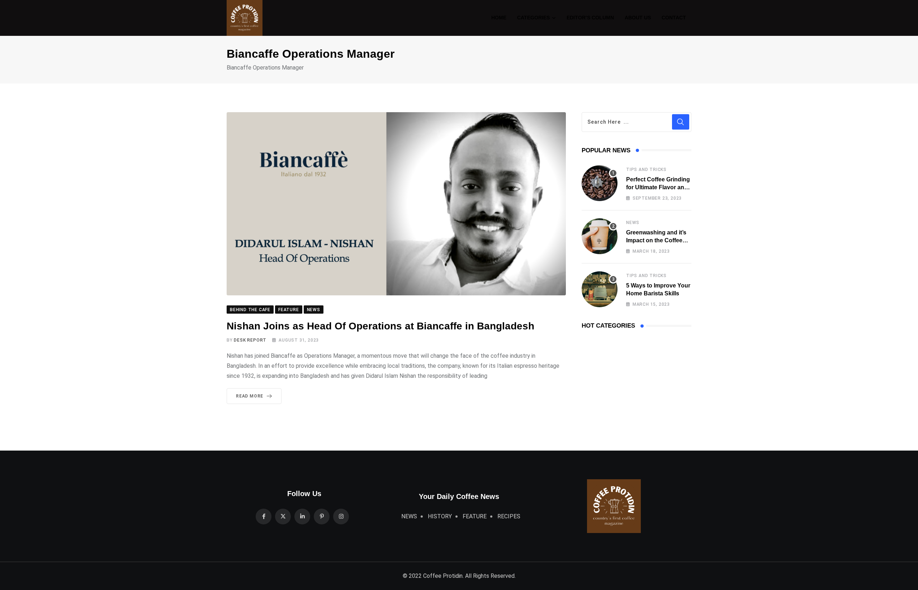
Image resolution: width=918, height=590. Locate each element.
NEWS (632, 222)
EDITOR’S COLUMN (590, 17)
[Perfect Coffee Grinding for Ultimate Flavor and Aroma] (599, 183)
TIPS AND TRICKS (646, 169)
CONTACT (674, 17)
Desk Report (250, 340)
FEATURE (475, 516)
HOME (498, 17)
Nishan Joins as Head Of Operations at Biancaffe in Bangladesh (382, 326)
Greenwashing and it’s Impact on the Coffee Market (656, 240)
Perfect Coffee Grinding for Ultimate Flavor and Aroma (658, 187)
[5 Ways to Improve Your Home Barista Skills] (599, 289)
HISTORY (440, 516)
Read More (249, 396)
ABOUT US (638, 17)
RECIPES (508, 516)
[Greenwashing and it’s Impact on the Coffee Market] (599, 236)
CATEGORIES (533, 17)
